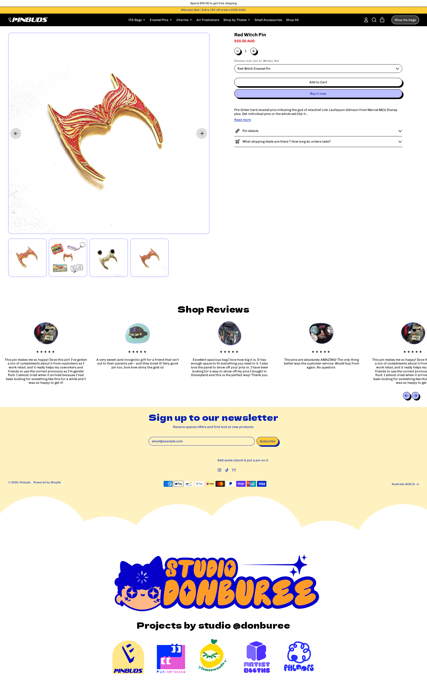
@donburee (261, 625)
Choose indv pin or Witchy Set (256, 61)
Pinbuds (25, 482)
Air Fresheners (207, 20)
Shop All (292, 20)
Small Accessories (268, 20)
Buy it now (318, 93)
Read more (242, 120)
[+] (253, 51)
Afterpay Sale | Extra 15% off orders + (213, 10)
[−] (237, 51)
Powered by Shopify (47, 482)
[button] (374, 20)
